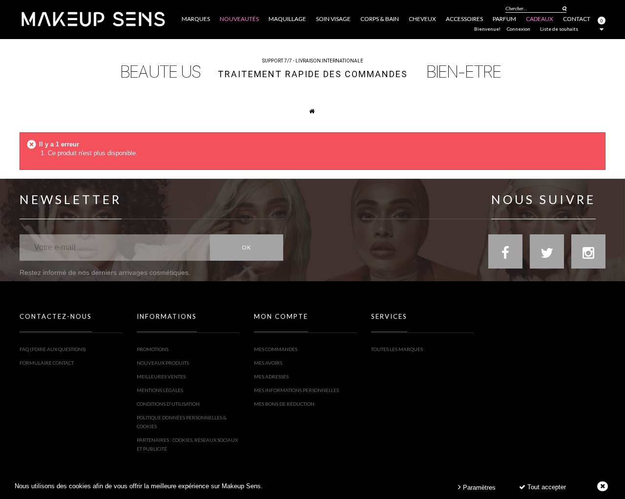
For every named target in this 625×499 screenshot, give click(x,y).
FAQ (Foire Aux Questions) (53, 349)
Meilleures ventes (161, 376)
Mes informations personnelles (296, 390)
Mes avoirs (268, 363)
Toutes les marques (397, 349)
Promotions (152, 349)
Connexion (518, 29)
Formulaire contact (47, 363)
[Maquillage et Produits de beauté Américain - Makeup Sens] (93, 18)
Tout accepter (545, 487)
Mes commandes (275, 349)
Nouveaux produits (163, 363)
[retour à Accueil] (306, 110)
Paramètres (478, 487)
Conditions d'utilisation (168, 404)
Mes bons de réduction (284, 404)
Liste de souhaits (559, 29)
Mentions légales (160, 390)
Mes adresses (271, 376)
